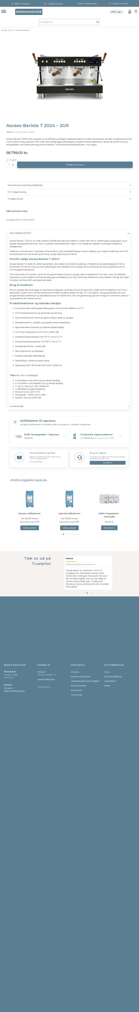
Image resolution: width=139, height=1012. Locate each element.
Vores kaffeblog (110, 681)
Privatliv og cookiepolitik (81, 676)
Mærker (107, 685)
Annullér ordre (76, 695)
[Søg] (98, 22)
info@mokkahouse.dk (46, 679)
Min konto (75, 672)
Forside (4, 30)
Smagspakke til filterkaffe (20, 220)
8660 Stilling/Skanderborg (14, 691)
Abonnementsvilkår (78, 685)
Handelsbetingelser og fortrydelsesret (85, 681)
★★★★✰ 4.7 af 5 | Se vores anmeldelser (20, 132)
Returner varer (77, 690)
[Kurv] (136, 11)
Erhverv (11, 30)
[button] (63, 534)
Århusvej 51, (8, 688)
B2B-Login (116, 12)
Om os (107, 672)
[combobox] (67, 22)
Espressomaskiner (23, 30)
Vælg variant (29, 528)
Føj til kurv (69, 528)
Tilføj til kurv (75, 164)
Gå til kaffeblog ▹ (36, 462)
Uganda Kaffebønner (29, 513)
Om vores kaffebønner (113, 676)
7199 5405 (41, 672)
